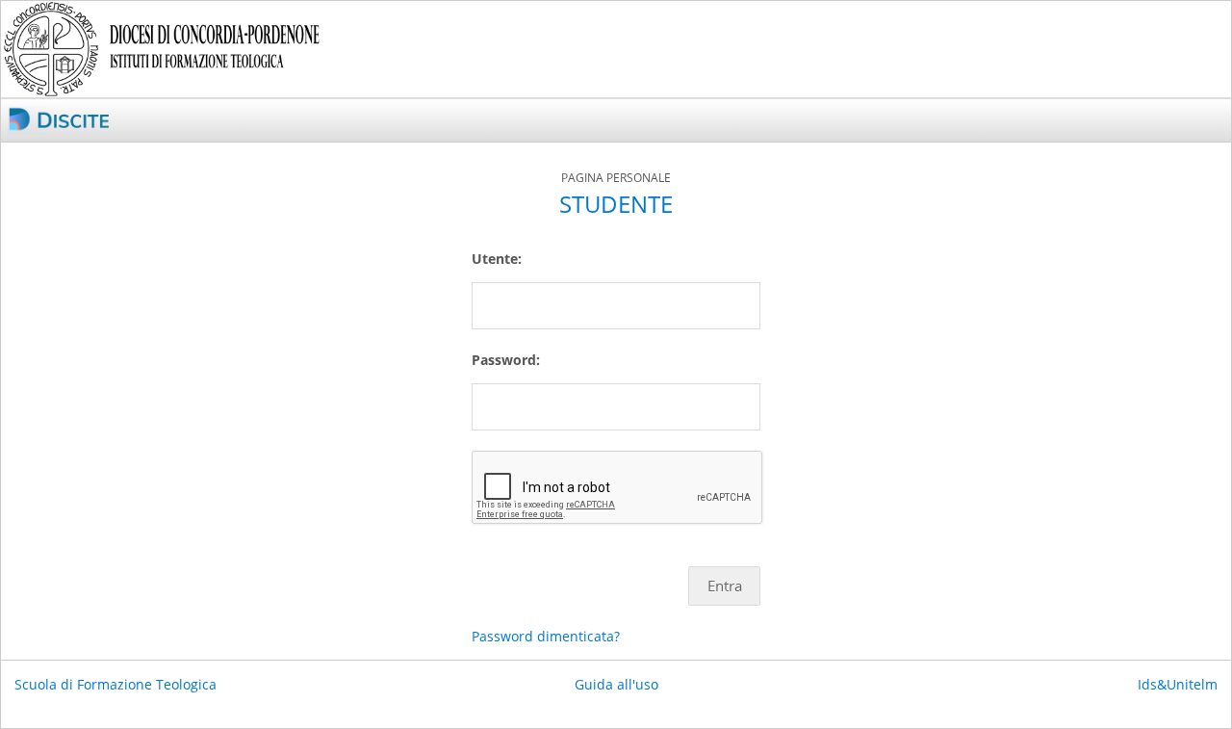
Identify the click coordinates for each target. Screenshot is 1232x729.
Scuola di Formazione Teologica (115, 684)
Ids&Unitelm (1178, 684)
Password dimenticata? (546, 636)
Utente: (497, 258)
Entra (724, 586)
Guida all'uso (616, 684)
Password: (506, 360)
